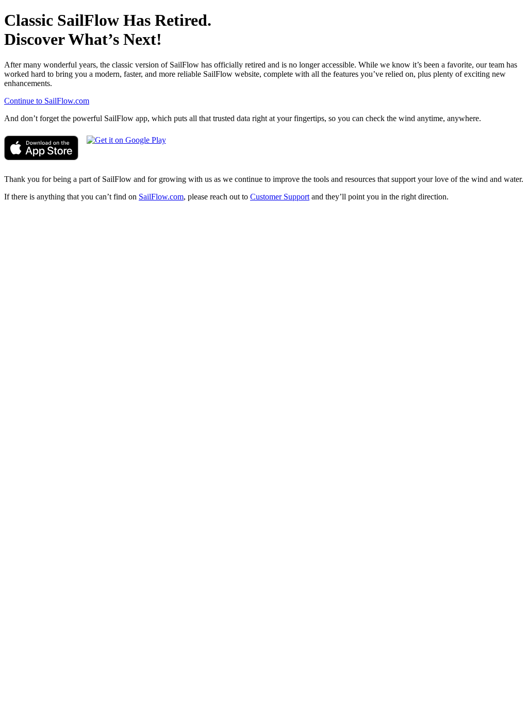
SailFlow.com (161, 196)
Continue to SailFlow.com (46, 100)
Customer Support (279, 196)
